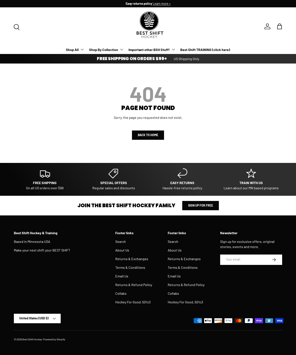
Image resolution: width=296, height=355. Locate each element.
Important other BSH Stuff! (149, 50)
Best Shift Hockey (32, 339)
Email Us (121, 276)
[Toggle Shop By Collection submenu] (121, 49)
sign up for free (200, 205)
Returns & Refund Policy (133, 285)
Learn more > (162, 3)
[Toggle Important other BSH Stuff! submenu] (173, 49)
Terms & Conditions (130, 267)
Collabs (121, 293)
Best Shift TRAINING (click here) (205, 50)
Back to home (148, 135)
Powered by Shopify (54, 339)
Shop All (72, 50)
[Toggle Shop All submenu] (82, 49)
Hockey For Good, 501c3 (133, 302)
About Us (122, 250)
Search (120, 241)
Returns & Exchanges (131, 259)
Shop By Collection (103, 50)
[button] (279, 26)
